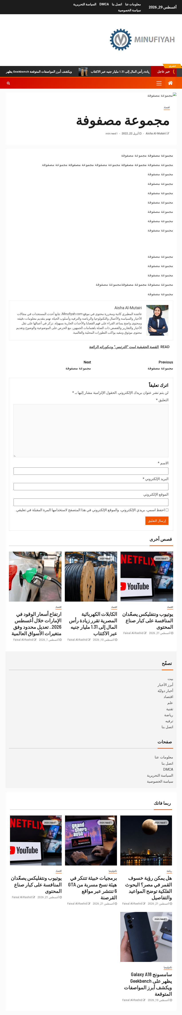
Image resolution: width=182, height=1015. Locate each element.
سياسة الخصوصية (129, 10)
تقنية (169, 709)
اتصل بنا (117, 4)
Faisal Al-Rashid (133, 633)
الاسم (163, 463)
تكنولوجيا (113, 871)
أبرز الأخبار (165, 685)
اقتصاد (167, 107)
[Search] (8, 83)
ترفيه (169, 721)
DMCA (104, 4)
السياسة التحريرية (84, 4)
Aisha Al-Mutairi (155, 133)
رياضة (168, 715)
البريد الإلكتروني (155, 479)
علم (170, 703)
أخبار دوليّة (165, 691)
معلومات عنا (133, 4)
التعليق (162, 400)
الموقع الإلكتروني (155, 494)
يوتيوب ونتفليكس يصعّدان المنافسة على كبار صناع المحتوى (147, 620)
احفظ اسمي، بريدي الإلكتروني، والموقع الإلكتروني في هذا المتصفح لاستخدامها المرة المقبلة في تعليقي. (90, 510)
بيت (170, 679)
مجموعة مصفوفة (160, 155)
